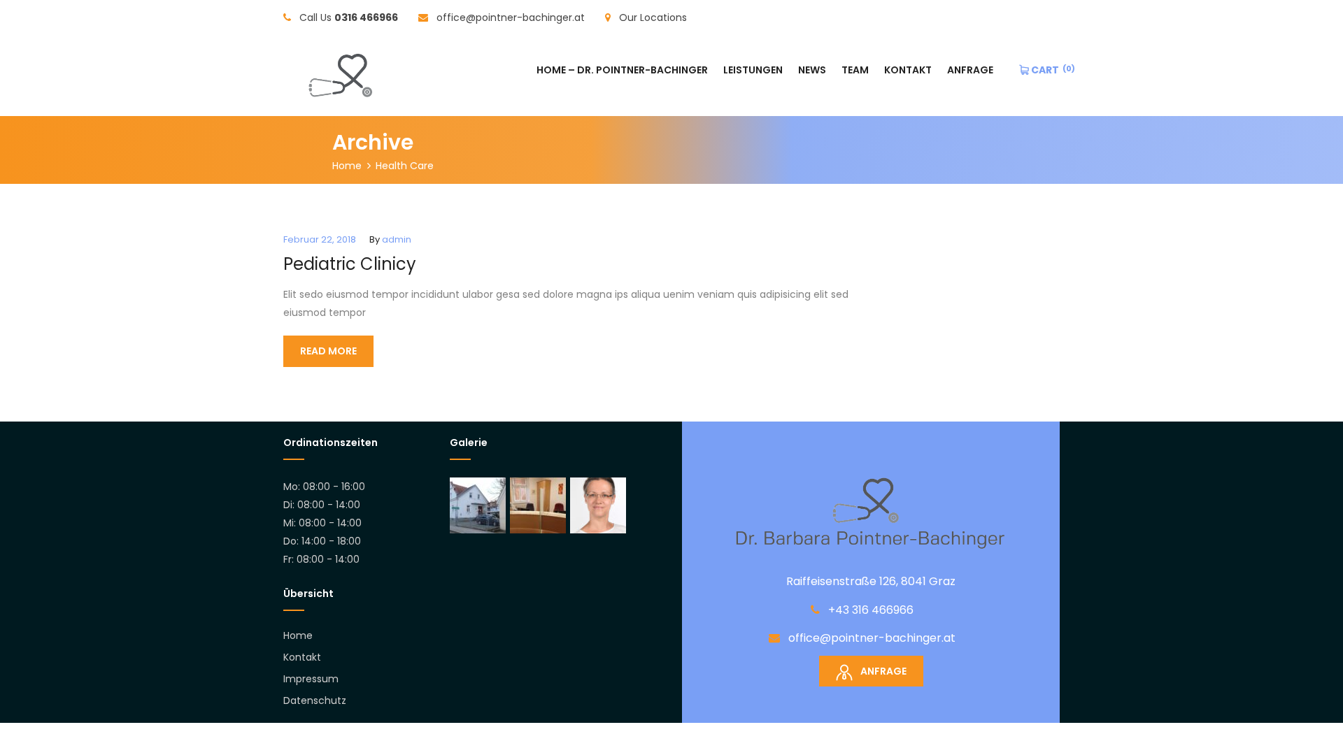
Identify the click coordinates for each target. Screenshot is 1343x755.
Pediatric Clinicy (349, 263)
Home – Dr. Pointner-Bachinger (622, 70)
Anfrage (970, 70)
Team (855, 70)
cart (1044, 70)
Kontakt (908, 70)
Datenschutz (314, 700)
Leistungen (753, 70)
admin (396, 239)
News (812, 70)
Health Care (405, 166)
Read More (328, 351)
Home (347, 166)
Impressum (311, 679)
